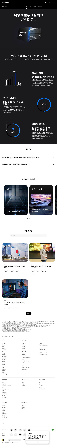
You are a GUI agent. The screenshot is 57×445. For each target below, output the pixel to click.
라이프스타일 (4, 374)
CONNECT (4, 397)
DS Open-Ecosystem (44, 345)
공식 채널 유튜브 (29, 430)
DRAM (17, 271)
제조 (3, 390)
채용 (3, 423)
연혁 (3, 412)
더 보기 (28, 313)
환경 (39, 384)
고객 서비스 (24, 346)
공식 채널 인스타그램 (11, 430)
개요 (26, 6)
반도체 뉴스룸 (4, 417)
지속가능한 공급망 (42, 389)
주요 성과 (40, 382)
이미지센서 (4, 354)
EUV (6, 271)
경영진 (3, 410)
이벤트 (23, 384)
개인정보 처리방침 (25, 439)
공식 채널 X (15, 430)
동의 (37, 442)
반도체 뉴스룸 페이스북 (15, 434)
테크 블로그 (24, 385)
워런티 (23, 366)
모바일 (3, 372)
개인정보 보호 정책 (31, 438)
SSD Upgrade (24, 369)
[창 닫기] (47, 433)
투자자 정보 (4, 413)
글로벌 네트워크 (42, 350)
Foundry (11, 271)
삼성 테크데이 (44, 271)
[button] (27, 218)
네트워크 (3, 371)
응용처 (35, 6)
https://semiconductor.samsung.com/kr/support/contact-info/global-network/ (16, 331)
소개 (3, 382)
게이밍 (16, 307)
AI (2, 366)
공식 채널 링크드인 (24, 430)
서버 (3, 367)
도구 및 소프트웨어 (25, 361)
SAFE (3, 387)
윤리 (3, 415)
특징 (30, 6)
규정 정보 (23, 348)
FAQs (23, 364)
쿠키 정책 (36, 438)
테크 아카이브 (4, 394)
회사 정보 (3, 405)
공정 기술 (4, 384)
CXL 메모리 (4, 350)
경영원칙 (23, 405)
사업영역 (3, 409)
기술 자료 (23, 353)
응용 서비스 (4, 392)
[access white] (6, 440)
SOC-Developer (43, 354)
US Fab (3, 395)
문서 (23, 362)
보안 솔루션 (4, 358)
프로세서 (33, 274)
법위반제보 (23, 408)
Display (3, 361)
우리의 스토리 (4, 407)
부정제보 (23, 407)
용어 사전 (23, 354)
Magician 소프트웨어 (26, 367)
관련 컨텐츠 (40, 6)
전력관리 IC (4, 359)
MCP (33, 271)
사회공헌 (40, 387)
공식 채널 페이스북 (20, 430)
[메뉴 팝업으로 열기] (54, 2)
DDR (3, 6)
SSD (11, 307)
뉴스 (23, 382)
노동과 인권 (41, 385)
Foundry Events (5, 389)
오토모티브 (4, 369)
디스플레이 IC (4, 356)
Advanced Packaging (6, 385)
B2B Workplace (43, 352)
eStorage (4, 348)
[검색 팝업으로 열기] (46, 2)
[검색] (11, 235)
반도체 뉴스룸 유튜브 (20, 434)
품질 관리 (23, 345)
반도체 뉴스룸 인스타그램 (24, 434)
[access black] (3, 440)
